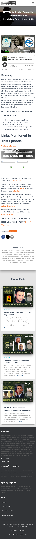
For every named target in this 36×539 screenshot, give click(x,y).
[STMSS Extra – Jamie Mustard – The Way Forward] (18, 296)
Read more (7, 328)
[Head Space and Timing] (9, 3)
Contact (22, 530)
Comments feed (7, 511)
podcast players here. (8, 206)
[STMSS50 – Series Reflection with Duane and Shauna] (18, 344)
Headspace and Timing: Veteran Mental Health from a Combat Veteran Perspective (18, 525)
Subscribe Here (17, 180)
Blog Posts (14, 530)
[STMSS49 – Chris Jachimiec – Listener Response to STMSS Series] (18, 391)
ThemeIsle (24, 534)
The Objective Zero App (8, 146)
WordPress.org (7, 515)
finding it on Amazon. (7, 214)
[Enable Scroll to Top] (32, 535)
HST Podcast (13, 231)
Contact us (23, 476)
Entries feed (6, 506)
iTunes (22, 188)
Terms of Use (5, 461)
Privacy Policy (5, 458)
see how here (16, 191)
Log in (4, 502)
